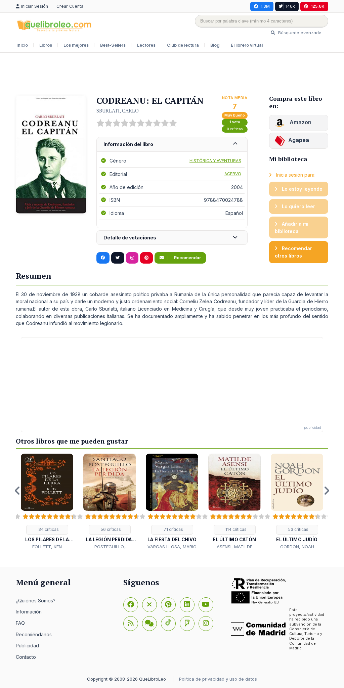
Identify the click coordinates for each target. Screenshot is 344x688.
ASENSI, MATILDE (234, 546)
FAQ (20, 623)
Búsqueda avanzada (299, 32)
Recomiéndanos (34, 634)
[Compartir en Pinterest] (146, 258)
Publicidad (27, 645)
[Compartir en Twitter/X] (117, 258)
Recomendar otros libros (293, 252)
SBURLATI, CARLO (117, 110)
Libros (45, 45)
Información (29, 611)
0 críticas (235, 129)
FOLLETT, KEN (47, 546)
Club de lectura (183, 45)
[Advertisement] (172, 74)
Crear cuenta (69, 6)
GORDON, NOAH (297, 546)
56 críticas (110, 529)
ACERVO (232, 173)
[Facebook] (130, 604)
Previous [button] (17, 490)
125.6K (318, 6)
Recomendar (187, 257)
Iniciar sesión (35, 6)
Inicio (22, 45)
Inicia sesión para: (295, 175)
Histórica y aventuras (215, 160)
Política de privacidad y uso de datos (218, 679)
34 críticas (48, 529)
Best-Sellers (113, 45)
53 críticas (297, 529)
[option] (47, 502)
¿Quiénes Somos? (35, 600)
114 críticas (235, 529)
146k (290, 6)
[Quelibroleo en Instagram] (132, 258)
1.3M (265, 6)
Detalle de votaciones (129, 237)
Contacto (26, 657)
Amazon (299, 122)
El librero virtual (247, 45)
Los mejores (76, 45)
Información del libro (128, 144)
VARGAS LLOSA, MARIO (172, 546)
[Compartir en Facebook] (103, 258)
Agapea (298, 140)
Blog (214, 45)
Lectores (146, 45)
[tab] (172, 144)
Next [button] (326, 490)
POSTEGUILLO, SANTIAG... (109, 547)
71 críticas (173, 529)
